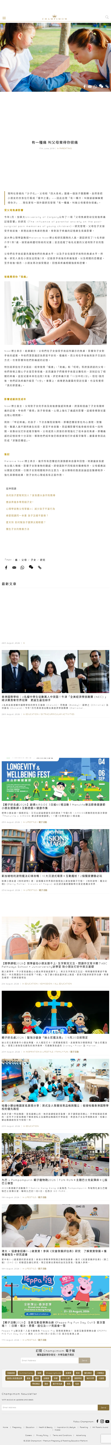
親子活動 (43, 822)
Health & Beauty (45, 1427)
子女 (33, 560)
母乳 (69, 1384)
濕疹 (46, 1384)
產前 (37, 1378)
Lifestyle (31, 822)
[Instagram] (102, 1421)
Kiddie (57, 1430)
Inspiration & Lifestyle (39, 1052)
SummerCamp (26, 1373)
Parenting (66, 148)
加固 (39, 1373)
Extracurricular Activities (57, 714)
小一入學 (66, 1378)
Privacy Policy (42, 1435)
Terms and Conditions (62, 1435)
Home (5, 1427)
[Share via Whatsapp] (95, 85)
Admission (46, 984)
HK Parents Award (100, 1427)
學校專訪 (36, 1384)
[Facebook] (97, 1421)
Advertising (81, 1435)
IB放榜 (101, 1378)
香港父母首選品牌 (14, 1378)
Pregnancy (16, 1427)
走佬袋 (68, 1373)
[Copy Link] (107, 85)
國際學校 (78, 1378)
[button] (3, 17)
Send (84, 1360)
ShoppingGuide (53, 1373)
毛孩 (77, 1384)
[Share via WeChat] (101, 85)
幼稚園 (46, 1378)
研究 (43, 560)
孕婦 (56, 1378)
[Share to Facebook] (84, 85)
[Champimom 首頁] (52, 19)
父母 (24, 560)
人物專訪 (100, 1373)
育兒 (78, 1373)
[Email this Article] (90, 85)
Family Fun (62, 1052)
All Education (63, 984)
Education (32, 714)
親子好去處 (57, 1384)
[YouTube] (107, 1421)
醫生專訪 (88, 1373)
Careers (28, 1435)
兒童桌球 (11, 1373)
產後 (28, 1378)
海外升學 (90, 1378)
